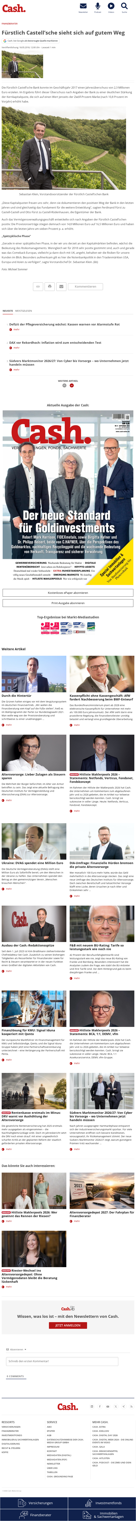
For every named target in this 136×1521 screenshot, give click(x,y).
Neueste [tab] (8, 310)
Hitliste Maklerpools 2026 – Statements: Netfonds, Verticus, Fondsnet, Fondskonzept (101, 778)
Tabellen (52, 1472)
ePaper (51, 1430)
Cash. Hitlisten (101, 1458)
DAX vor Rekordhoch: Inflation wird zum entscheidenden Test (55, 343)
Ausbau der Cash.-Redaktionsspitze (28, 945)
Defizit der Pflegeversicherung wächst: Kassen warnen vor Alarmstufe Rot (64, 324)
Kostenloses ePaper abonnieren (68, 593)
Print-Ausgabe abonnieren (68, 603)
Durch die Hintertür (16, 696)
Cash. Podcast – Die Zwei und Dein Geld (111, 1464)
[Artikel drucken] (50, 286)
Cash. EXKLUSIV (100, 1430)
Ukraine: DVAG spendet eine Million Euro (32, 863)
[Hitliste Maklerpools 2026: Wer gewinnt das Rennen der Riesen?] (34, 1191)
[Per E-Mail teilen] (61, 286)
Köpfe (5, 1452)
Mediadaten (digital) (59, 1455)
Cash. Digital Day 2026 (105, 1435)
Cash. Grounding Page (60, 1476)
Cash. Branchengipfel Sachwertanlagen (105, 1453)
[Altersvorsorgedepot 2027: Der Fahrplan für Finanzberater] (102, 1191)
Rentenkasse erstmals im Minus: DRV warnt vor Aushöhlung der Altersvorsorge (31, 1116)
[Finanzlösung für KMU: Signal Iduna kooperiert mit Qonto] (34, 1009)
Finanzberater (10, 1430)
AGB (49, 1435)
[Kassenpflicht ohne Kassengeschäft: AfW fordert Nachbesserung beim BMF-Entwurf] (102, 674)
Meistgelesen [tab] (23, 310)
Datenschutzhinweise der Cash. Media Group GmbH (65, 1441)
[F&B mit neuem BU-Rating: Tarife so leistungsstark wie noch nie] (102, 924)
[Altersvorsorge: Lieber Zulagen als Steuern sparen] (34, 753)
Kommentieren (85, 286)
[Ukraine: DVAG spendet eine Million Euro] (34, 841)
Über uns (52, 1468)
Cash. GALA (98, 1446)
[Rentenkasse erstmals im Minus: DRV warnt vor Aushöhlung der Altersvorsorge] (34, 1091)
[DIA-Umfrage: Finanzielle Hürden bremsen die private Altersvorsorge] (102, 841)
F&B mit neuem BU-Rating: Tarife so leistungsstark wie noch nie (97, 947)
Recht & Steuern (11, 1448)
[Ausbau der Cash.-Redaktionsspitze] (34, 924)
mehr (17, 329)
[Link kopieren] (38, 286)
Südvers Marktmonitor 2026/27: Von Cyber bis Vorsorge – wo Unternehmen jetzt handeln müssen (69, 363)
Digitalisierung (11, 1443)
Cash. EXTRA (99, 1426)
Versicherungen (11, 1426)
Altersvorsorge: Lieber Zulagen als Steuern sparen (33, 776)
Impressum (53, 1446)
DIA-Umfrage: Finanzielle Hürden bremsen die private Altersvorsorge (101, 865)
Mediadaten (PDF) (57, 1459)
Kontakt (52, 1451)
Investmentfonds (12, 1435)
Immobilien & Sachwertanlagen (20, 1439)
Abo (49, 1426)
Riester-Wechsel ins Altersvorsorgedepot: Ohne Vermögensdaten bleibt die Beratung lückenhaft (29, 1275)
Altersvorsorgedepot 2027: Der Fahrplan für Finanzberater (102, 1214)
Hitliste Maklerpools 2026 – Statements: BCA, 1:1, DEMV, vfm (95, 1032)
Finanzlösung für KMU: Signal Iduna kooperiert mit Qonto (28, 1032)
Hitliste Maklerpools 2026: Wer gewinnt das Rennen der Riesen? (29, 1214)
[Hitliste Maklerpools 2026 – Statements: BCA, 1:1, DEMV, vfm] (102, 1009)
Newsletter (53, 1463)
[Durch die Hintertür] (34, 674)
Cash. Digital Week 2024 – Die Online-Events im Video (113, 1441)
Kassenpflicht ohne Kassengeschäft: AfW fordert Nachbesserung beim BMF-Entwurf (101, 697)
